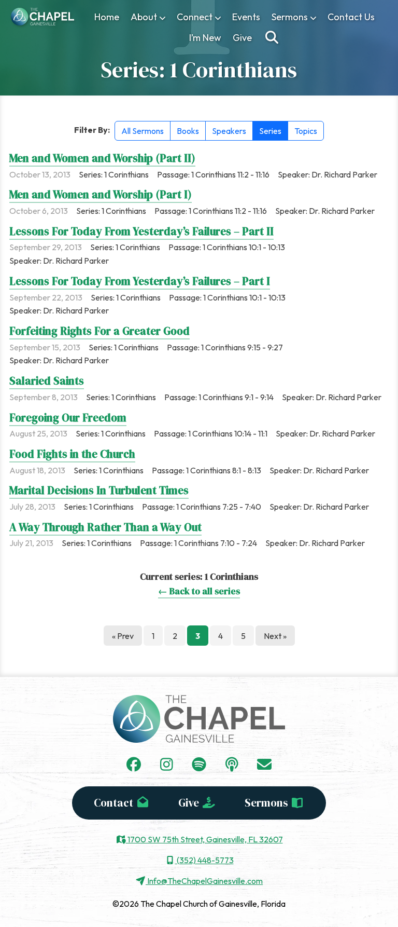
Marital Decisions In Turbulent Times (99, 490)
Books (188, 131)
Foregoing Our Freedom (67, 417)
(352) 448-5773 (204, 860)
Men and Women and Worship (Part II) (102, 158)
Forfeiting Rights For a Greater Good (99, 330)
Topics (305, 131)
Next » (275, 636)
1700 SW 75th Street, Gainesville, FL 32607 (204, 839)
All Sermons (142, 131)
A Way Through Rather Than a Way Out (105, 527)
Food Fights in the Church (72, 453)
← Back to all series (199, 591)
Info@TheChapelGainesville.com (204, 881)
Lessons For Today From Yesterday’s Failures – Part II (141, 231)
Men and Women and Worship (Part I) (100, 194)
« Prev (123, 636)
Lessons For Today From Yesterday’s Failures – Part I (139, 281)
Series (270, 131)
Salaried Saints (46, 380)
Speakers (229, 131)
